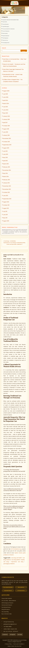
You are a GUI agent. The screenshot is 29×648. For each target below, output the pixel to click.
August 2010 (6, 221)
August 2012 (6, 202)
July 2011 (5, 211)
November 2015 (7, 138)
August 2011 (6, 208)
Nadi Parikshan (6, 35)
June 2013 (5, 195)
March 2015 (6, 164)
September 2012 (7, 198)
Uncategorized (6, 42)
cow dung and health (16, 558)
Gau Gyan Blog (5, 611)
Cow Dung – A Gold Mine (10, 241)
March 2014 (6, 176)
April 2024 (5, 100)
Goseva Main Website (7, 598)
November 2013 (7, 189)
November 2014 (7, 170)
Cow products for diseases (9, 29)
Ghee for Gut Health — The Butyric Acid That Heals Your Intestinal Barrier (14, 65)
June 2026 (5, 97)
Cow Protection (6, 31)
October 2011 (6, 205)
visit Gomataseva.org (16, 549)
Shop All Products (6, 609)
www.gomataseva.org (9, 621)
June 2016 (5, 132)
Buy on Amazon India (6, 614)
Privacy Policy (8, 644)
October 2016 (6, 125)
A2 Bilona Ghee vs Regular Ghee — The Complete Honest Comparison (12, 80)
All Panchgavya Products (7, 603)
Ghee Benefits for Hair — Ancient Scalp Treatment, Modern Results (12, 75)
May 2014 (5, 173)
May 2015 (5, 157)
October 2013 (6, 192)
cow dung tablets (16, 559)
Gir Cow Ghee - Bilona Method (9, 600)
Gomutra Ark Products (7, 605)
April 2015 (5, 160)
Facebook (4, 634)
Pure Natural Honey (6, 607)
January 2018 (6, 119)
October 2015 (6, 141)
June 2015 (5, 154)
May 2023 (5, 113)
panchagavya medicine (9, 563)
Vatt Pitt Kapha (6, 26)
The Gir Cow (5, 40)
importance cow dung (17, 561)
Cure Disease (6, 24)
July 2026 (5, 94)
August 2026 (6, 91)
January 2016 (6, 135)
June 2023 (5, 110)
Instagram (12, 634)
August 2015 (6, 148)
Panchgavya (5, 38)
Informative (5, 33)
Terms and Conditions (18, 644)
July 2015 (5, 151)
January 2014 (6, 183)
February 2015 (6, 167)
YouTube (20, 634)
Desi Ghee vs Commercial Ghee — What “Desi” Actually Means (15, 60)
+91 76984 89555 (7, 626)
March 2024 (6, 103)
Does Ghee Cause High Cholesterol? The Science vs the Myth (13, 70)
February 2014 (6, 179)
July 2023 (5, 106)
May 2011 (5, 218)
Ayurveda (5, 21)
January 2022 (6, 116)
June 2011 (5, 214)
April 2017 (5, 122)
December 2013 (7, 186)
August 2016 (6, 129)
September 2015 (7, 144)
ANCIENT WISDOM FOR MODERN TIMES (11, 19)
